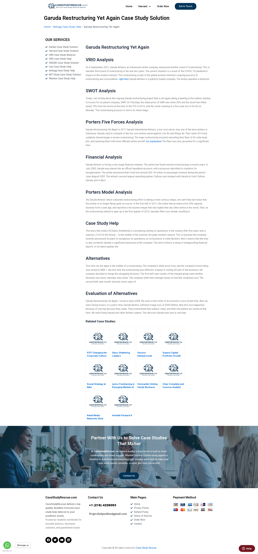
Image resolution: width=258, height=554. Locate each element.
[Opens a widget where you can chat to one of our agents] (247, 549)
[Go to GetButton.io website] (7, 551)
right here (124, 79)
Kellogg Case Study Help (67, 26)
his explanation (154, 141)
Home (129, 6)
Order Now (163, 6)
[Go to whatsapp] (7, 545)
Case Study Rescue (146, 547)
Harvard (142, 6)
